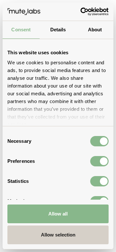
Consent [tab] (21, 29)
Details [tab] (58, 29)
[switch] (99, 161)
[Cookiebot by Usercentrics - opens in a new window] (82, 11)
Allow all (58, 213)
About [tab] (95, 29)
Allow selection (58, 234)
